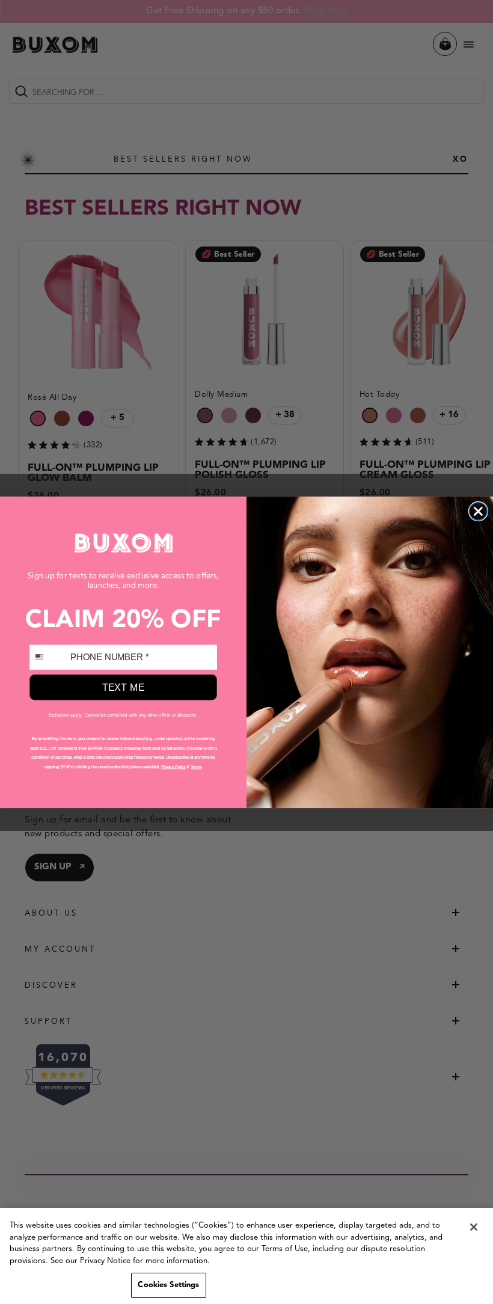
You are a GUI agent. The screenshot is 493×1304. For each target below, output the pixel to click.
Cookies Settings (168, 1285)
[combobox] (48, 657)
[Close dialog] (479, 511)
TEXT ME (123, 687)
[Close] (474, 1227)
